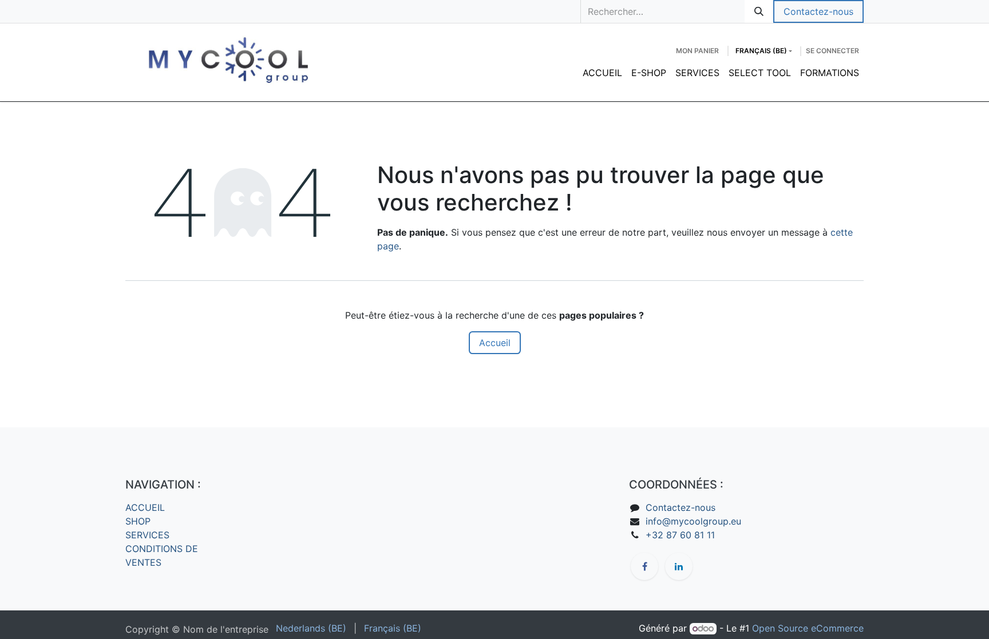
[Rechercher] (759, 11)
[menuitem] (602, 72)
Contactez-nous (818, 11)
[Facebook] (644, 566)
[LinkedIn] (679, 566)
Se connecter (832, 50)
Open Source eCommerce (808, 628)
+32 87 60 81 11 (680, 535)
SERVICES (147, 535)
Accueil (495, 342)
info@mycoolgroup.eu (693, 521)
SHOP (138, 521)
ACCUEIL (145, 507)
